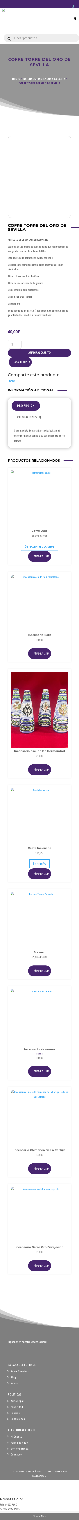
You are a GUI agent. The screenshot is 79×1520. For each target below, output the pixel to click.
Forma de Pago (19, 1442)
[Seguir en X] (18, 1353)
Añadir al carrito (39, 352)
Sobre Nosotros (20, 1371)
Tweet (12, 380)
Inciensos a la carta (51, 78)
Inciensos (29, 78)
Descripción (26, 405)
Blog (13, 1377)
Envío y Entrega (20, 1448)
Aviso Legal (17, 1400)
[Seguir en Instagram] (25, 1353)
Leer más (39, 864)
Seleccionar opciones (39, 546)
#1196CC (12, 1504)
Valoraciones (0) (29, 417)
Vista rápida (64, 482)
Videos (15, 1383)
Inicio (16, 78)
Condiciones (18, 1418)
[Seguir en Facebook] (11, 1353)
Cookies (15, 1413)
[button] (20, 362)
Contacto (16, 1454)
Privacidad (17, 1407)
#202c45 (15, 1509)
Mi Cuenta (16, 1436)
